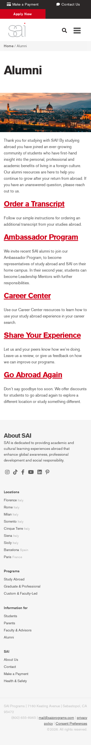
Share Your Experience (42, 335)
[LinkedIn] (39, 472)
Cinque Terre (13, 528)
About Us (11, 660)
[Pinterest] (47, 472)
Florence (10, 500)
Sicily (8, 543)
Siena (8, 536)
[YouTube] (31, 472)
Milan (8, 514)
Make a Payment (16, 674)
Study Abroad (14, 579)
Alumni (9, 637)
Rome (8, 507)
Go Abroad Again (33, 374)
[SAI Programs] (16, 30)
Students (10, 616)
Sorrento (10, 521)
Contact (10, 667)
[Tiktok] (15, 472)
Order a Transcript (34, 203)
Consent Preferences (71, 723)
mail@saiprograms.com (56, 718)
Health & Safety (15, 681)
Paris (7, 557)
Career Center (27, 295)
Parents (9, 623)
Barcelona (11, 550)
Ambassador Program (41, 237)
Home (8, 46)
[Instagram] (7, 472)
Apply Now (22, 14)
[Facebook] (23, 472)
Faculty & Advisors (18, 630)
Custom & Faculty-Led (20, 593)
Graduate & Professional (22, 586)
